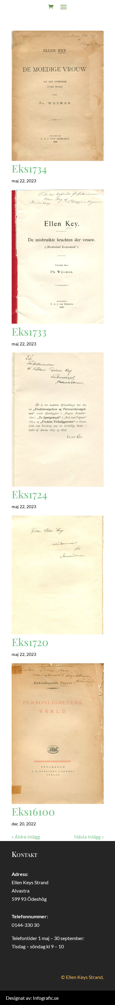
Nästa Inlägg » (89, 836)
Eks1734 (29, 168)
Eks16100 (33, 811)
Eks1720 (30, 642)
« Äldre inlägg (26, 836)
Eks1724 (29, 494)
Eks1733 (29, 331)
